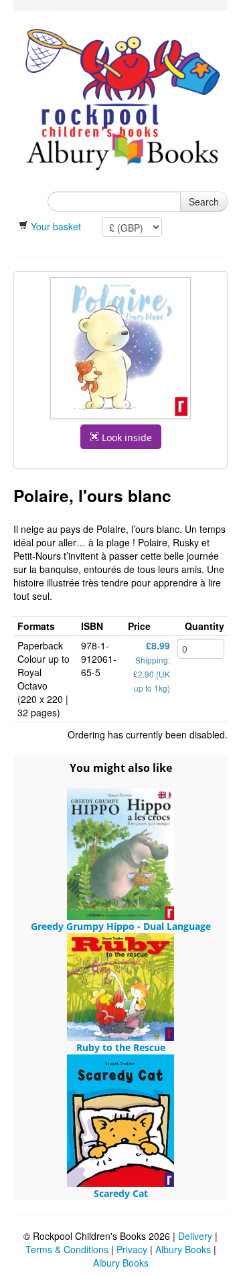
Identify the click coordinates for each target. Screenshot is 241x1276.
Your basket (56, 226)
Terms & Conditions (66, 1249)
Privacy (131, 1249)
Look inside (125, 437)
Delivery (195, 1236)
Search (204, 201)
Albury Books (184, 1249)
